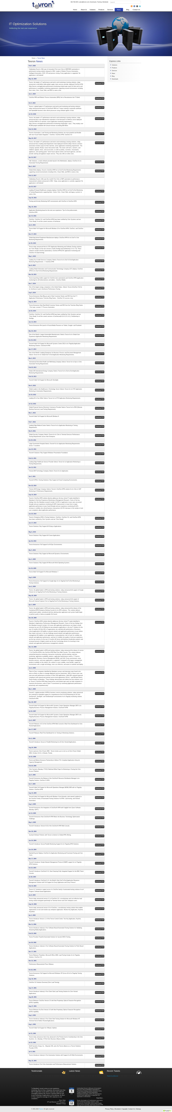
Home (75, 9)
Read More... (99, 1090)
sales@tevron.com (84, 2)
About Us (84, 9)
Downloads (93, 2)
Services (110, 9)
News (119, 9)
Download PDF (99, 83)
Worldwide (105, 2)
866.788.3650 (74, 2)
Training (99, 2)
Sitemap (138, 1109)
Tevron (41, 1109)
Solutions (93, 9)
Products (101, 9)
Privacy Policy (109, 1109)
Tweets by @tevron (112, 1076)
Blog (127, 9)
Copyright (124, 1109)
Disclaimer (118, 1109)
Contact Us (136, 9)
